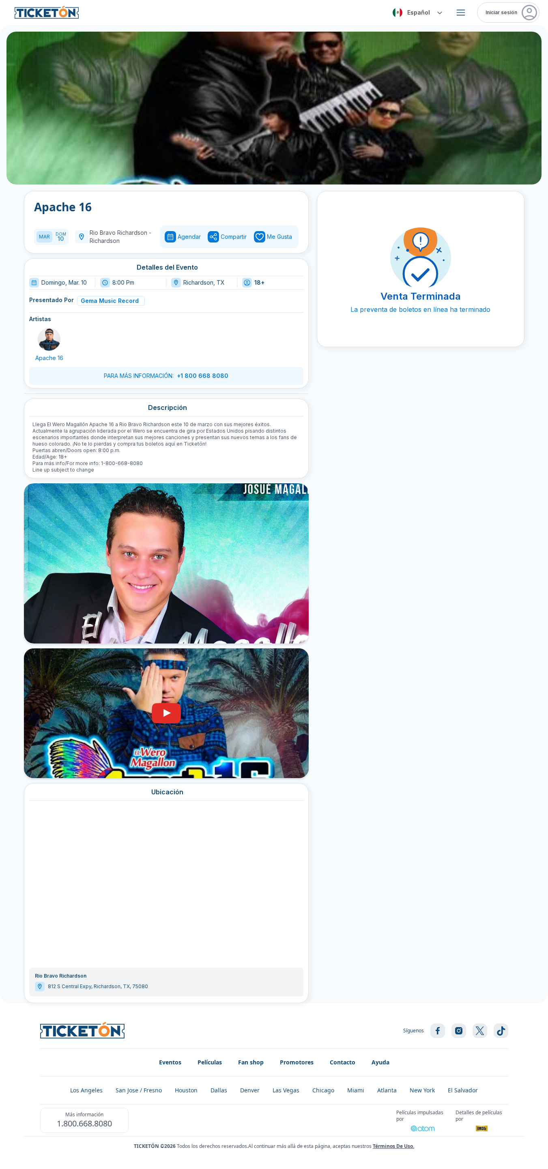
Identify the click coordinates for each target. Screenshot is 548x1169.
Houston (186, 1090)
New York (422, 1090)
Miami (355, 1090)
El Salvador (463, 1090)
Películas (210, 1062)
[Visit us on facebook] (437, 1030)
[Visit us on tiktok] (501, 1030)
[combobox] (416, 12)
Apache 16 (49, 357)
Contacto (342, 1062)
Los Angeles (86, 1090)
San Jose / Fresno (139, 1090)
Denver (250, 1090)
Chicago (323, 1090)
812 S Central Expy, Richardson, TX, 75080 (98, 986)
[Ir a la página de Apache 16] (49, 339)
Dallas (219, 1090)
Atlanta (387, 1090)
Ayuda (380, 1062)
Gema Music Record (110, 300)
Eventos (170, 1062)
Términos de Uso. (393, 1146)
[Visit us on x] (480, 1030)
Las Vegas (286, 1090)
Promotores (297, 1062)
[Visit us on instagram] (458, 1030)
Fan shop (251, 1062)
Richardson (105, 240)
